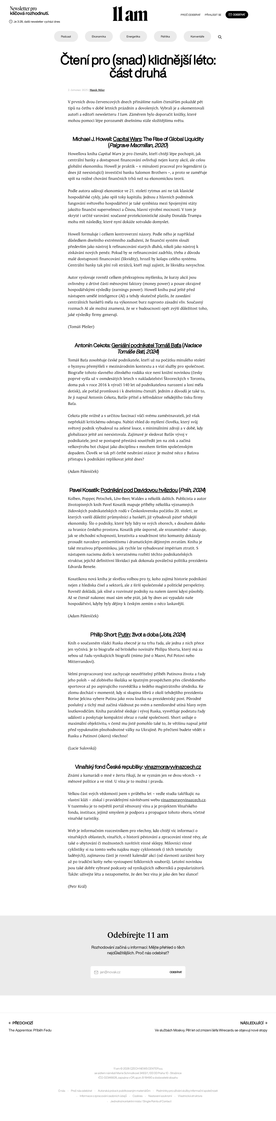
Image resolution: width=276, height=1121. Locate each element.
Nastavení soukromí (160, 1096)
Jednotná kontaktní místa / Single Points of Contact (140, 1101)
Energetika (133, 36)
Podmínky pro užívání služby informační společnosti (187, 1090)
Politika (165, 36)
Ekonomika (99, 36)
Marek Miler (97, 90)
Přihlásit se (213, 14)
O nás (61, 1090)
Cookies (138, 1096)
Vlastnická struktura (190, 1096)
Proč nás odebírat (81, 1090)
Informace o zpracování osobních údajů (103, 1096)
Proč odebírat (191, 14)
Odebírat (239, 14)
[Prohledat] (220, 37)
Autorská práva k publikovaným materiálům (124, 1090)
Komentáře (197, 36)
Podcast (66, 36)
